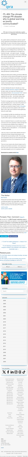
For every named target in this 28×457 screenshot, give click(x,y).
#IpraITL (22, 217)
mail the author (4, 207)
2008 (4, 355)
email (25, 232)
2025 (4, 303)
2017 (4, 328)
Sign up (20, 266)
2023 (4, 309)
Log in (8, 266)
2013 (4, 340)
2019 (4, 322)
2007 (4, 358)
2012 (4, 343)
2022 (4, 312)
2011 (4, 346)
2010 (4, 349)
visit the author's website (6, 208)
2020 (4, 319)
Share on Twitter (4, 236)
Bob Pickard (4, 197)
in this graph (22, 106)
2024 (4, 306)
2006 (4, 361)
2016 (4, 331)
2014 (4, 337)
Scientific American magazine (12, 89)
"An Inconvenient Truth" (17, 93)
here (17, 152)
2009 (4, 352)
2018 (4, 325)
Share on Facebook (13, 236)
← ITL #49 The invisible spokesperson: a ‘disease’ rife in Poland (14, 242)
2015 (4, 334)
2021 (4, 316)
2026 (4, 300)
